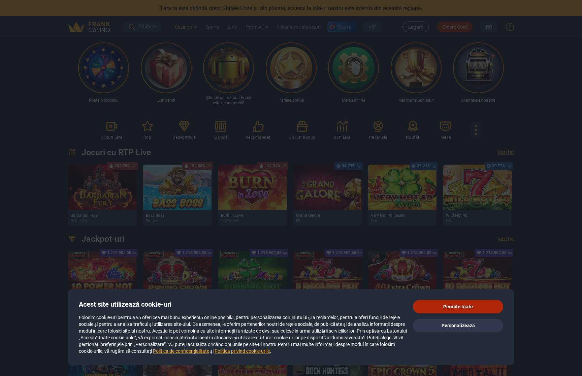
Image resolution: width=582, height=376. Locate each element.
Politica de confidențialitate (181, 351)
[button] (458, 306)
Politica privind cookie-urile (242, 351)
